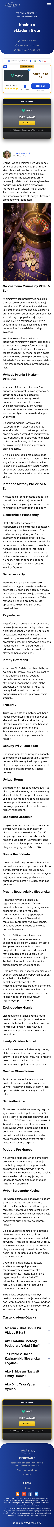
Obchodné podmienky (27, 1470)
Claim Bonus (27, 123)
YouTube (24, 1494)
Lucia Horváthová (21, 153)
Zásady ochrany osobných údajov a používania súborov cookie (27, 1464)
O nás (27, 1488)
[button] (27, 118)
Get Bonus (40, 86)
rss (17, 1494)
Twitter (36, 1494)
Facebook (30, 1494)
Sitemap (27, 1474)
